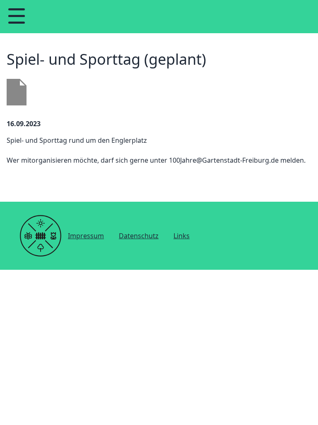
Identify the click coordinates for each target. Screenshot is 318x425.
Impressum (86, 235)
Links (181, 235)
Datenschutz (139, 235)
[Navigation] (16, 17)
